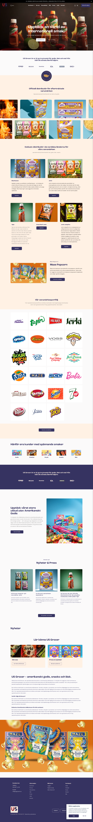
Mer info (84, 815)
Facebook (56, 810)
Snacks (67, 792)
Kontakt (63, 5)
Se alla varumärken (46, 430)
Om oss (38, 5)
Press (53, 5)
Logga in (49, 785)
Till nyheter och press (46, 615)
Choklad (67, 787)
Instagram (64, 810)
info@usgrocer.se (17, 791)
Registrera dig (51, 787)
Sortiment (30, 5)
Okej (74, 815)
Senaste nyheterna (55, 663)
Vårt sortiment (51, 39)
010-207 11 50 (16, 787)
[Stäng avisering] (91, 1)
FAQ (50, 5)
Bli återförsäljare (85, 5)
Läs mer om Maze (57, 279)
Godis (66, 785)
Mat (66, 794)
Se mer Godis (17, 531)
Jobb (58, 5)
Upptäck (17, 195)
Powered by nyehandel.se (30, 814)
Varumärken (44, 5)
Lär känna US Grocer (19, 663)
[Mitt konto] (75, 5)
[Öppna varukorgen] (77, 5)
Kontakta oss (41, 39)
